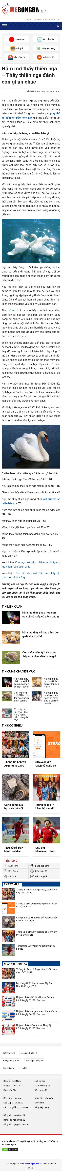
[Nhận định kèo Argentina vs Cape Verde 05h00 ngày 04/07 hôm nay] (8, 1015)
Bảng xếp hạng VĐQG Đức (15, 1124)
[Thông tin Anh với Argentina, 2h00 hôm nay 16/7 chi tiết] (15, 744)
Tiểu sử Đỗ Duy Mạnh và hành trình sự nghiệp (13, 849)
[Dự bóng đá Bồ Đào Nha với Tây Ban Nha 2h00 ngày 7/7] (8, 987)
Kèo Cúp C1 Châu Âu (13, 1102)
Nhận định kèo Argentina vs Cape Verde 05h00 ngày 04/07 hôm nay (36, 1013)
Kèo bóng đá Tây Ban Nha (15, 1107)
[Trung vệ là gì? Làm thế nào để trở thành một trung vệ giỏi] (47, 787)
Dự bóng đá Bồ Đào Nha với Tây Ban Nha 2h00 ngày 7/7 (34, 985)
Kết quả (12, 876)
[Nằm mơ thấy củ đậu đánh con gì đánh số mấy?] (11, 637)
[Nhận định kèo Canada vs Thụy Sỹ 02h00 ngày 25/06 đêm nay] (8, 1029)
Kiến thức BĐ (41, 871)
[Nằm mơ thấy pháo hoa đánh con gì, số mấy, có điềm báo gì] (11, 617)
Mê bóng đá (41, 876)
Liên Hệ (23, 1068)
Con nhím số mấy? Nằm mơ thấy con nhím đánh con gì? (39, 654)
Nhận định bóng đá (34, 1060)
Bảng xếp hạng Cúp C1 (14, 1115)
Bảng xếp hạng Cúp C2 (14, 1120)
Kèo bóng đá (41, 1090)
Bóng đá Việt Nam (11, 1060)
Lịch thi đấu (8, 1068)
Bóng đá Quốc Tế (29, 1053)
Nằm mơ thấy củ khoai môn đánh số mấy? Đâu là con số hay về (51, 698)
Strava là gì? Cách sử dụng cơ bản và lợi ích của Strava (45, 764)
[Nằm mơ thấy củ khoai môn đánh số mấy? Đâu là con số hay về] (36, 696)
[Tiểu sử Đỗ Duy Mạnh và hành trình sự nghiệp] (15, 830)
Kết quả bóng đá (42, 1085)
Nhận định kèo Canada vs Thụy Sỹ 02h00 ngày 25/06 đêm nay (33, 1027)
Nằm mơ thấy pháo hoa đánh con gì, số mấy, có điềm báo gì (40, 614)
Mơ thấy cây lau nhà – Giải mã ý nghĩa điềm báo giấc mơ (21, 714)
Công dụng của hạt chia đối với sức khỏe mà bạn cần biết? (14, 807)
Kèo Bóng (13, 871)
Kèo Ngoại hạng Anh (13, 1098)
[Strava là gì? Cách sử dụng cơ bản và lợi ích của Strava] (47, 744)
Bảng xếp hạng (42, 866)
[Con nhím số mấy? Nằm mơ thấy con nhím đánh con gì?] (11, 657)
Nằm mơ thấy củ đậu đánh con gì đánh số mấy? (40, 634)
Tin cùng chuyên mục (18, 671)
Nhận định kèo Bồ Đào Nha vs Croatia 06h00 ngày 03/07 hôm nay (35, 999)
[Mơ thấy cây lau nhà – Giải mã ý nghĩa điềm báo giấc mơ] (7, 713)
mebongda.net (32, 1164)
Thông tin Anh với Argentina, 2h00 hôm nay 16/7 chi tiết (15, 764)
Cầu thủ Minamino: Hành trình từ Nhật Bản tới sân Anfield (45, 849)
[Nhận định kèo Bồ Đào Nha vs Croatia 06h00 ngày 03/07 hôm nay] (8, 1001)
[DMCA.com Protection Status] (10, 1150)
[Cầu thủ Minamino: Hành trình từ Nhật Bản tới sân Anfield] (47, 830)
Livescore (13, 866)
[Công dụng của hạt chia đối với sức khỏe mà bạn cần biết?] (15, 787)
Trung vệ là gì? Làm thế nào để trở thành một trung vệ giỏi (44, 807)
